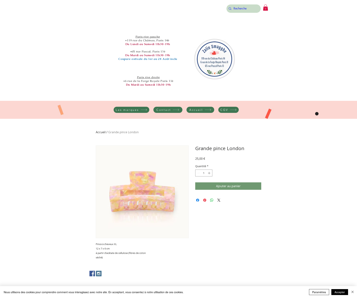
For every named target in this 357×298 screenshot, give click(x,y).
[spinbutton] (203, 173)
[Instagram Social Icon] (99, 273)
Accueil (101, 132)
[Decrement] (198, 173)
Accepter (340, 292)
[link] (265, 7)
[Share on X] (219, 200)
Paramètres (319, 292)
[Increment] (209, 173)
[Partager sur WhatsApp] (212, 200)
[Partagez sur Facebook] (197, 200)
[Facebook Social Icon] (92, 273)
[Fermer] (352, 292)
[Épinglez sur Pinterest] (204, 200)
